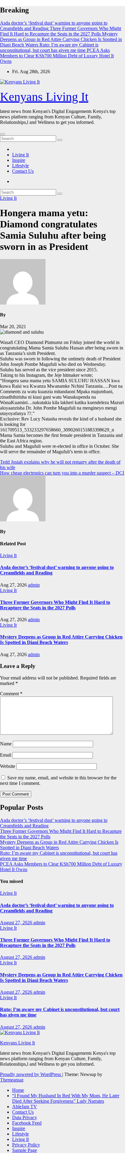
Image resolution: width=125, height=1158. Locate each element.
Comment (11, 693)
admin (34, 585)
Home (18, 1090)
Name (6, 743)
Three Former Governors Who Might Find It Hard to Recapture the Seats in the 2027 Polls (55, 605)
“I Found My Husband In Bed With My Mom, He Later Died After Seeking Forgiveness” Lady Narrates (65, 1098)
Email (5, 755)
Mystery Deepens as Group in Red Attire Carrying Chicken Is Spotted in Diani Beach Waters (61, 639)
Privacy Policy (26, 1144)
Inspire (18, 160)
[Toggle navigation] (2, 134)
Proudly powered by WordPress (31, 1074)
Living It (20, 154)
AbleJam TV (24, 1106)
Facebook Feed (27, 1123)
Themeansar (11, 1079)
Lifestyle (20, 165)
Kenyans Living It (44, 97)
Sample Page (24, 1150)
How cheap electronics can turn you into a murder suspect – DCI (62, 472)
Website (7, 766)
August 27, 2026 (16, 922)
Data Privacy (24, 1117)
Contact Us (23, 171)
